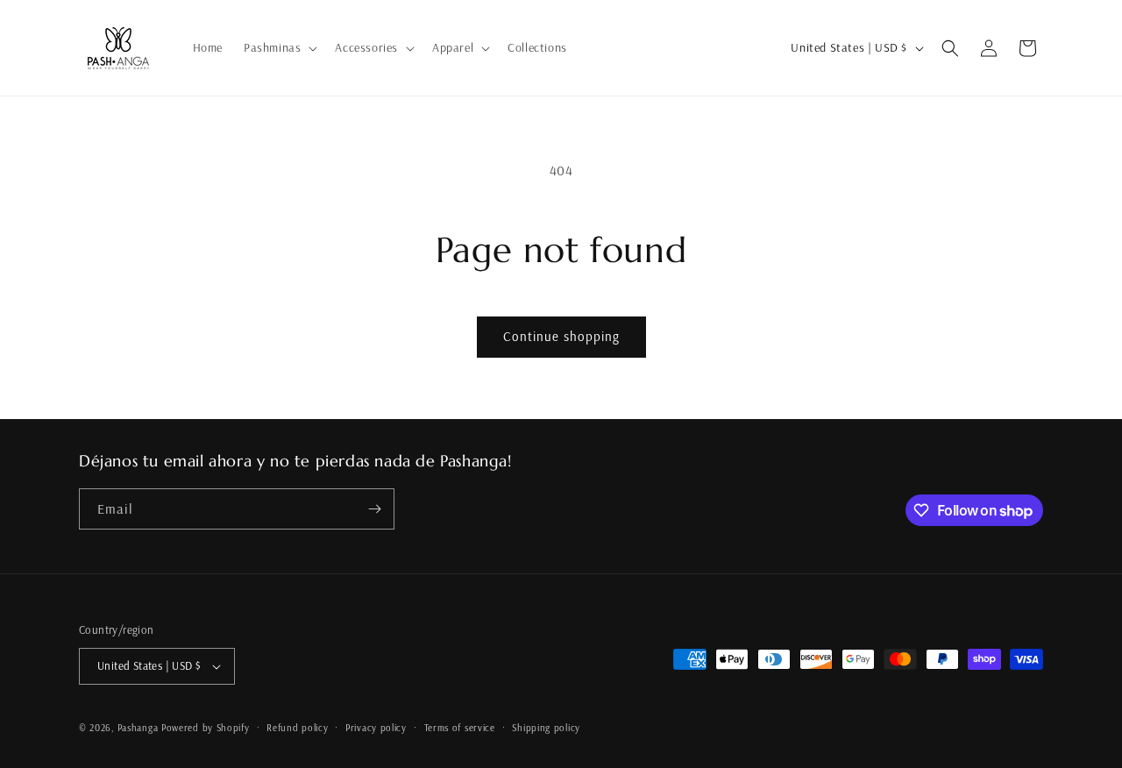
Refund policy (297, 728)
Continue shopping (561, 336)
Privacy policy (376, 728)
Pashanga (138, 728)
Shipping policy (546, 728)
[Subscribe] (374, 509)
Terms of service (459, 728)
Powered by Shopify (205, 728)
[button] (278, 47)
